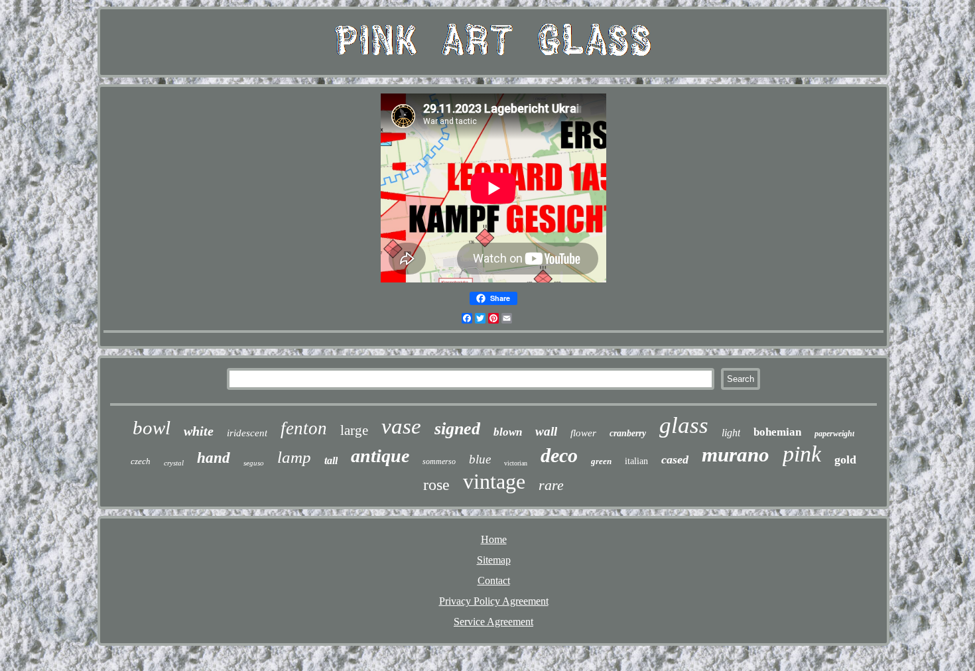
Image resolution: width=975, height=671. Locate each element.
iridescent (247, 433)
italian (636, 461)
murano (735, 454)
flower (583, 433)
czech (141, 461)
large (354, 430)
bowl (151, 427)
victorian (515, 463)
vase (401, 426)
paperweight (834, 433)
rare (551, 485)
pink (802, 454)
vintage (494, 481)
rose (436, 484)
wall (546, 431)
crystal (174, 463)
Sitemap (494, 560)
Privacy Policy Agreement (494, 601)
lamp (294, 457)
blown (507, 432)
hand (213, 458)
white (199, 431)
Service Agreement (493, 621)
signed (457, 428)
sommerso (439, 461)
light (731, 432)
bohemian (777, 432)
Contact (494, 580)
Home (494, 539)
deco (559, 455)
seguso (253, 463)
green (601, 461)
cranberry (628, 433)
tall (331, 460)
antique (380, 456)
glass (683, 425)
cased (674, 459)
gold (845, 459)
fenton (304, 428)
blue (480, 459)
